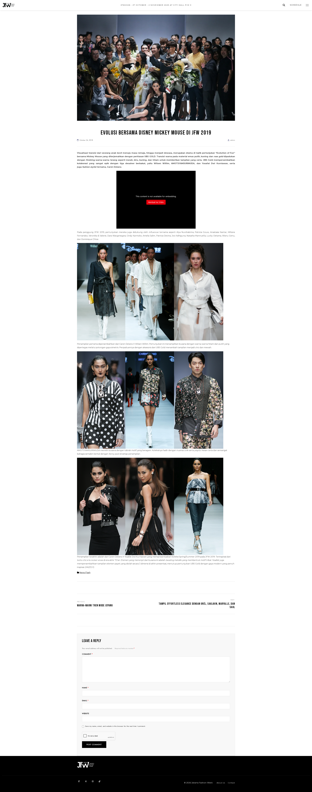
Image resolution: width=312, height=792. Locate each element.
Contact (231, 783)
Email (85, 701)
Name (85, 688)
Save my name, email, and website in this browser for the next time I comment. (115, 726)
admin (232, 140)
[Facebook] (79, 781)
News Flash (84, 572)
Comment (87, 654)
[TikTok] (99, 781)
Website (85, 713)
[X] (86, 781)
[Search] (284, 5)
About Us (221, 783)
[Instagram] (93, 781)
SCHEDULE (296, 5)
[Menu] (307, 5)
